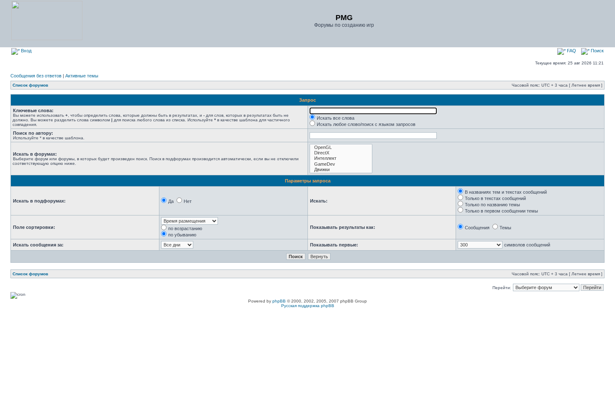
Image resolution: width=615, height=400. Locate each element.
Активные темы (81, 75)
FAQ (571, 50)
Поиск (596, 50)
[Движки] (341, 169)
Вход (25, 50)
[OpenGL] (341, 147)
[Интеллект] (341, 158)
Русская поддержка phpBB (307, 305)
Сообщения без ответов (36, 75)
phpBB (279, 301)
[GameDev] (341, 164)
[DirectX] (341, 153)
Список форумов (30, 85)
